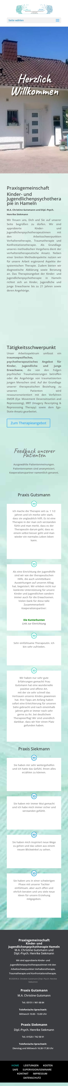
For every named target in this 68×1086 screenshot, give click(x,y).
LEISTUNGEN (31, 1065)
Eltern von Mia (34, 910)
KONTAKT (22, 1073)
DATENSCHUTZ (32, 1077)
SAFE (15, 1069)
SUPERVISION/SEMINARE (37, 1069)
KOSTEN (48, 1065)
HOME (15, 1065)
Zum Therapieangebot (28, 423)
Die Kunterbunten (34, 620)
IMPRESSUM (40, 1073)
